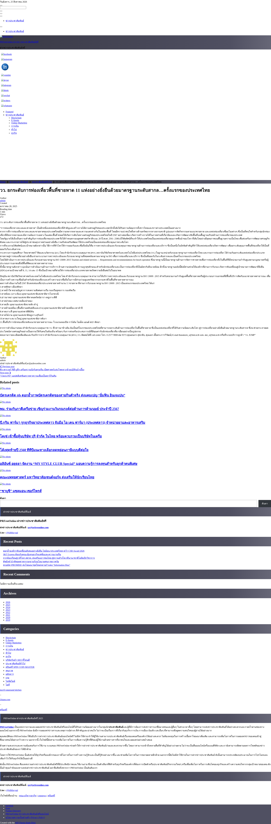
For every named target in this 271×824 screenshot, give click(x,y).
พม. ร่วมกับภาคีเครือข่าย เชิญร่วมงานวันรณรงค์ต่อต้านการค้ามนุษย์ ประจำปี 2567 (59, 409)
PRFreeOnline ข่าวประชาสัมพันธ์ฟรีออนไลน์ (27, 814)
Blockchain (16, 118)
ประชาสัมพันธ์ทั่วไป (42, 182)
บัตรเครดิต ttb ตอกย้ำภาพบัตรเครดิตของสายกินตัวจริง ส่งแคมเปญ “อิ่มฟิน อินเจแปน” (62, 395)
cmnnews (42, 795)
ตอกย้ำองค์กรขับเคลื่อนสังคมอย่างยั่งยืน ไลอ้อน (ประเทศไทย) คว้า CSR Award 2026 (43, 551)
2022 (8, 612)
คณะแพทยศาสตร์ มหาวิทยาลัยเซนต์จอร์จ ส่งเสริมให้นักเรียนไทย (47, 477)
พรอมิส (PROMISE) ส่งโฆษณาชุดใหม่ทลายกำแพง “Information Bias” (36, 565)
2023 (8, 610)
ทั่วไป (14, 129)
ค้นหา (3, 498)
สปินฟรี (3, 710)
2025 (8, 605)
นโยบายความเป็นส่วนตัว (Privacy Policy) (25, 817)
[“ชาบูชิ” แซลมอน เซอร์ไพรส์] (5, 484)
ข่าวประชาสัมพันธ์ (15, 21)
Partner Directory (13, 811)
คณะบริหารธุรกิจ (27, 795)
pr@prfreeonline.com (38, 527)
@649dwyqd (12, 532)
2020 (8, 617)
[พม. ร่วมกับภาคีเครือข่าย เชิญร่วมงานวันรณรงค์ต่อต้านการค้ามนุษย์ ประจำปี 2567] (5, 402)
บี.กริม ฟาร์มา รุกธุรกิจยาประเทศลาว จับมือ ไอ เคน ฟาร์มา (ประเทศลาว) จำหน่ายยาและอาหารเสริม (72, 422)
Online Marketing (19, 123)
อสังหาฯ (10, 674)
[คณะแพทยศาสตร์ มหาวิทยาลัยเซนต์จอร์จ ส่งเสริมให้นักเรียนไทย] (5, 470)
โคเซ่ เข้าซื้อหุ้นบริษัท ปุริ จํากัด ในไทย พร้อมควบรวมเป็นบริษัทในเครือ (51, 436)
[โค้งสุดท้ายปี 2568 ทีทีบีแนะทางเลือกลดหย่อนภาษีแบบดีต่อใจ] (5, 443)
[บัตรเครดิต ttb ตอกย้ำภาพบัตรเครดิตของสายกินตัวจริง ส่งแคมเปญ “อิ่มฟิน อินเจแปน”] (5, 388)
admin (3, 200)
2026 (8, 602)
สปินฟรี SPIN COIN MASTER (20, 667)
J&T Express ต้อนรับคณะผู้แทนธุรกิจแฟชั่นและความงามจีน (32, 554)
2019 (8, 620)
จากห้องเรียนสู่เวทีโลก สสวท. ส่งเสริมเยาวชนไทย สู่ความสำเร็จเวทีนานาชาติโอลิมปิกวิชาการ (49, 558)
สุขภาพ (9, 670)
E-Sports (15, 120)
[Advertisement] (135, 159)
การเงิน (15, 126)
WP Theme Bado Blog (25, 822)
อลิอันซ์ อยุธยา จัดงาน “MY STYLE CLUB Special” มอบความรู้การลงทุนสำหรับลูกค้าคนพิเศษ (68, 463)
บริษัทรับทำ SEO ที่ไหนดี (18, 660)
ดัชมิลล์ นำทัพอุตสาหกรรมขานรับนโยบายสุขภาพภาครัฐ (31, 561)
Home (3, 182)
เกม (7, 677)
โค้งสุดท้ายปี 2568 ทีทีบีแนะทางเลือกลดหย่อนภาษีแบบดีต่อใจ (44, 450)
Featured (9, 112)
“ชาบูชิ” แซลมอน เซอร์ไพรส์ (21, 491)
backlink (9, 805)
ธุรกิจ (14, 133)
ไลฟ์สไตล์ (10, 681)
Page (8, 808)
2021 (8, 615)
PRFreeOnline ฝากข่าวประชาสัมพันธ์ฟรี (19, 42)
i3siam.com (5, 699)
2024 (8, 607)
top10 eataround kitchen (10, 690)
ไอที (8, 685)
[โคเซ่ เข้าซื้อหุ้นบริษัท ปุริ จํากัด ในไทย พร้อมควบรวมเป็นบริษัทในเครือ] (5, 429)
